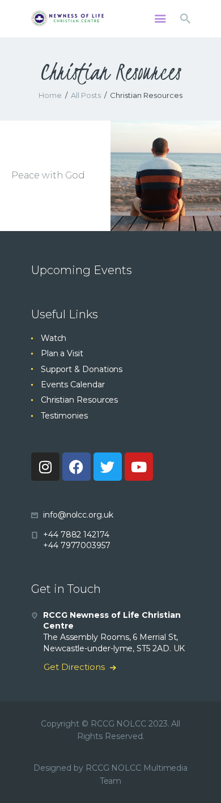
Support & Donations (81, 369)
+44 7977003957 (76, 545)
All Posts (86, 95)
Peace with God (48, 175)
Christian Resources (79, 400)
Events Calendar (73, 384)
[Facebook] (76, 466)
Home (50, 95)
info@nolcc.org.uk (78, 515)
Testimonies (64, 416)
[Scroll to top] (201, 775)
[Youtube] (139, 466)
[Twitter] (108, 466)
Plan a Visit (62, 353)
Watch (54, 338)
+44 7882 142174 (76, 534)
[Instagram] (45, 466)
